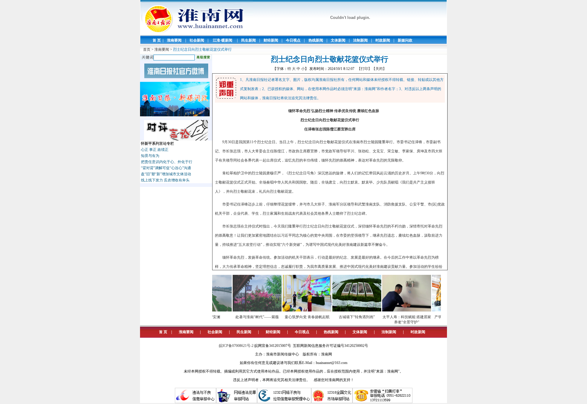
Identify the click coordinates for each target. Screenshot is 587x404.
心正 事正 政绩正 (154, 149)
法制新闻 (360, 40)
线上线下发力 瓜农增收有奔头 (165, 180)
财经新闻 (271, 40)
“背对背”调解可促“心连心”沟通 (166, 168)
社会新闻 (197, 40)
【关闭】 (379, 69)
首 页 (157, 40)
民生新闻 (248, 40)
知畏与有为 (150, 156)
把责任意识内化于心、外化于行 (166, 162)
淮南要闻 (174, 40)
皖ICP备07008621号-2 (236, 346)
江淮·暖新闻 (222, 40)
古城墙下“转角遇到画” (349, 317)
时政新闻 (382, 40)
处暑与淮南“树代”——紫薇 (249, 317)
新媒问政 (405, 40)
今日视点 (293, 40)
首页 (146, 49)
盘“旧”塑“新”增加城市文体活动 (166, 174)
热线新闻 (315, 40)
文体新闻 (338, 40)
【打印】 (364, 69)
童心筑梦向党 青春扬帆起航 (299, 317)
